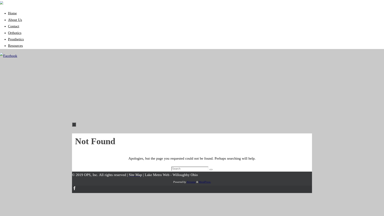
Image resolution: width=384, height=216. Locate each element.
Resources (15, 46)
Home (12, 13)
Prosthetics (16, 39)
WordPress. (205, 181)
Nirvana (191, 181)
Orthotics (14, 33)
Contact (13, 26)
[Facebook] (8, 56)
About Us (15, 20)
